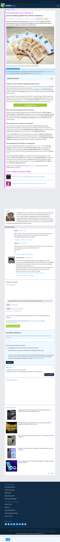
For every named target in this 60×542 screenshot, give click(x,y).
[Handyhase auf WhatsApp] (11, 524)
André (8, 211)
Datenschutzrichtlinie (38, 358)
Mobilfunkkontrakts (37, 88)
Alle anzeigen (50, 473)
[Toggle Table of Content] (51, 78)
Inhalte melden (44, 530)
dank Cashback (32, 165)
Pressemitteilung (28, 86)
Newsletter (43, 2)
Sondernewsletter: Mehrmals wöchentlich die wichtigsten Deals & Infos (26, 350)
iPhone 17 (7, 507)
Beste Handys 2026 (10, 495)
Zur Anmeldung (49, 374)
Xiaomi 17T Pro (9, 516)
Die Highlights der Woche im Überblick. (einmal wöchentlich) (23, 348)
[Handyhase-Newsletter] (6, 524)
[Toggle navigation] (58, 6)
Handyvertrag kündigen (11, 498)
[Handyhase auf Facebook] (17, 524)
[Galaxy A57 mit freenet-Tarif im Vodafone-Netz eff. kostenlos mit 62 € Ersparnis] (11, 453)
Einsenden (9, 362)
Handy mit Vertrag (9, 490)
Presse (53, 530)
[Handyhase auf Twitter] (14, 524)
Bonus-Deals (49, 2)
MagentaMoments (36, 73)
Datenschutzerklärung (35, 321)
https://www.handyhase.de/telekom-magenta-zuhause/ (30, 272)
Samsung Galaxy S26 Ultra (11, 513)
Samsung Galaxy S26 (10, 510)
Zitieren (23, 239)
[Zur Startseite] (5, 9)
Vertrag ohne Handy (10, 487)
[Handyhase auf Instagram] (20, 524)
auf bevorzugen (40, 18)
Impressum (16, 530)
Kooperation (40, 531)
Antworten (30, 239)
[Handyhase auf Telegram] (9, 524)
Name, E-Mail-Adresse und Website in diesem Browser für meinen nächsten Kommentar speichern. (28, 316)
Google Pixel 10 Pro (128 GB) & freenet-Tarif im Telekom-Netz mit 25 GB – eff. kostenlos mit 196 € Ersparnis (34, 410)
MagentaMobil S (37, 145)
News (13, 9)
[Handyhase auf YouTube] (22, 524)
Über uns (10, 530)
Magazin (9, 9)
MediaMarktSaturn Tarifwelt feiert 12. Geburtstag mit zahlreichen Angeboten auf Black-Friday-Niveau (34, 423)
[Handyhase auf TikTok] (25, 524)
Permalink (18, 239)
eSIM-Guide (8, 492)
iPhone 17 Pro (8, 504)
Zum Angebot (29, 105)
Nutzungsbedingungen (11, 322)
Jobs (54, 2)
